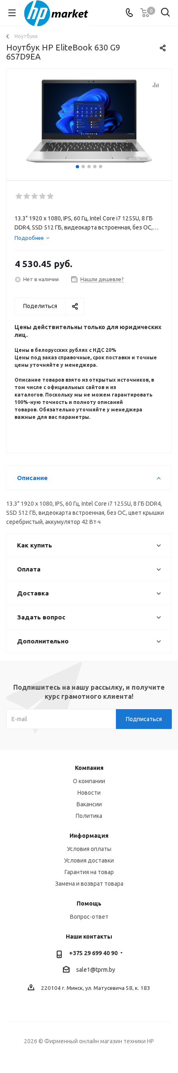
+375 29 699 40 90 (93, 953)
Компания (89, 768)
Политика (89, 816)
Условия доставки (89, 860)
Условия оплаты (89, 849)
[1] (19, 196)
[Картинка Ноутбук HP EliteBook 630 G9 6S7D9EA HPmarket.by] (89, 121)
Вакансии (89, 804)
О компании (89, 781)
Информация (89, 835)
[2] (27, 196)
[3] (35, 196)
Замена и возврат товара (89, 883)
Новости (89, 792)
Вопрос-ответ (89, 916)
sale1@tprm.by (95, 969)
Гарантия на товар (89, 872)
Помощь (89, 903)
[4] (43, 196)
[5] (51, 196)
